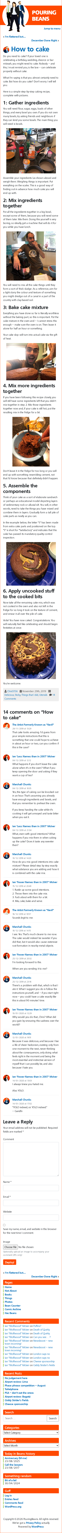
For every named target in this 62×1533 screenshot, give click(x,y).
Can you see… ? (42, 1337)
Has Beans (11, 1313)
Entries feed (11, 1499)
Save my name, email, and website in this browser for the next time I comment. (30, 1230)
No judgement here (16, 1378)
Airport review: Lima (16, 1381)
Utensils (43, 694)
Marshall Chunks (21, 784)
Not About (11, 1290)
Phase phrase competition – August (25, 1385)
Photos (9, 1301)
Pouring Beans (44, 15)
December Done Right (44, 40)
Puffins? (37, 1326)
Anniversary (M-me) (16, 1458)
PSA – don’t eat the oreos (19, 1392)
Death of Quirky (41, 1329)
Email (7, 1196)
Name (7, 1181)
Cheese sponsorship (44, 1361)
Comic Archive (13, 1309)
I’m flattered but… (15, 36)
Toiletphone (11, 1389)
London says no (41, 1353)
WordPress (38, 1526)
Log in (8, 1495)
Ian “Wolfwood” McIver (17, 1326)
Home (8, 1287)
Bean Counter (12, 1305)
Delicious (9, 694)
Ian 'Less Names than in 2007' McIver (33, 756)
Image (6, 1241)
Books (8, 1294)
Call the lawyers (14, 1464)
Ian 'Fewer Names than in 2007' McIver (34, 882)
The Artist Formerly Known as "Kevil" (33, 724)
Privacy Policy (33, 1522)
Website (7, 1211)
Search (53, 1418)
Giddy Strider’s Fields (44, 1365)
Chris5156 (12, 691)
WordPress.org (13, 1506)
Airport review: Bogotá (17, 1396)
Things (8, 1298)
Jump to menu (52, 28)
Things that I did (29, 694)
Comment (8, 1139)
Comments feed (14, 1502)
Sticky (18, 694)
